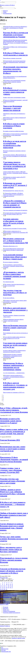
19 (10, 585)
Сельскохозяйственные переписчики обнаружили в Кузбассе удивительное (15, 257)
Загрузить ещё (4, 577)
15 (2, 585)
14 (0, 585)
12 (10, 584)
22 (2, 587)
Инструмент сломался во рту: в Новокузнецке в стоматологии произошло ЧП (15, 241)
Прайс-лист (6, 609)
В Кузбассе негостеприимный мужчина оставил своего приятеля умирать (15, 91)
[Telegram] (4, 648)
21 (0, 587)
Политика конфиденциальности (11, 612)
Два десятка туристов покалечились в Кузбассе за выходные (15, 292)
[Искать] (0, 2)
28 (0, 589)
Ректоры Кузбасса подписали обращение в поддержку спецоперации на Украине (15, 35)
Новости (5, 10)
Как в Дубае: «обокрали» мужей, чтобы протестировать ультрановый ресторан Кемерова (14, 410)
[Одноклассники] (5, 651)
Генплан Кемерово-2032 (10, 440)
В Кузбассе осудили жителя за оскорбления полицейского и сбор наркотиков (14, 144)
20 (12, 585)
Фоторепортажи (7, 13)
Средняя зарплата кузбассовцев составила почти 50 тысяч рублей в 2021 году (13, 222)
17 (6, 585)
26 (10, 587)
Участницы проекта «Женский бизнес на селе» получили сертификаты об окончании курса (14, 165)
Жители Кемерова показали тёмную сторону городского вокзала (15, 327)
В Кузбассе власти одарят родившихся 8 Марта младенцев (14, 126)
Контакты (5, 608)
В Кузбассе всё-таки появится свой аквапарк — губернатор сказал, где (12, 504)
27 (12, 587)
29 (2, 589)
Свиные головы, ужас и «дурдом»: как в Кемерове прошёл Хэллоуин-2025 (11, 470)
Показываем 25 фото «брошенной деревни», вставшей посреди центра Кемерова (14, 459)
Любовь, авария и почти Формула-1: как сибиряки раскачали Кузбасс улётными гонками (12, 493)
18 (8, 585)
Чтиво (4, 12)
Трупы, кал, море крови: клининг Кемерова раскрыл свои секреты (14, 539)
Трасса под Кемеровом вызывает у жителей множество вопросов (12, 108)
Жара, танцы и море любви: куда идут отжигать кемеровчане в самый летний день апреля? (14, 431)
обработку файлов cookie (18, 638)
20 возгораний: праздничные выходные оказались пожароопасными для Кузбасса (15, 70)
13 (12, 584)
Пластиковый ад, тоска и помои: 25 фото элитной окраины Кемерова (14, 560)
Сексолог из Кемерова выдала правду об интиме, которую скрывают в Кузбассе (12, 571)
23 (4, 587)
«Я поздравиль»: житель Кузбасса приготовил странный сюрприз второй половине (14, 275)
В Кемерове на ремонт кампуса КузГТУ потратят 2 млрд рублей (15, 185)
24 (6, 587)
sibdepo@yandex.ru (5, 626)
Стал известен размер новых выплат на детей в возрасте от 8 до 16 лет (15, 345)
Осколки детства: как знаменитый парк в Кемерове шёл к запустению (12, 481)
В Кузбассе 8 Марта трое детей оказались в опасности (15, 54)
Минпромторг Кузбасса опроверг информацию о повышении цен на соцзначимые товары (13, 366)
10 (6, 584)
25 (8, 587)
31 (6, 589)
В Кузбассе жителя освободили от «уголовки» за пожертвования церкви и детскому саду (15, 386)
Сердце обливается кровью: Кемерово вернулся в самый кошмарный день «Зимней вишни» (12, 527)
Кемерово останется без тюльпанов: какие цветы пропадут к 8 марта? (10, 421)
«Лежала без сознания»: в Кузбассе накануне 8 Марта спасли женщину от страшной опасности (14, 204)
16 (4, 585)
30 (4, 589)
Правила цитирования (9, 611)
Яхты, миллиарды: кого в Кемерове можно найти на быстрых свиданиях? (11, 549)
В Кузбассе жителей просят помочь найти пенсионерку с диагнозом (15, 310)
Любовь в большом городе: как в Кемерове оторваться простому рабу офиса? (14, 515)
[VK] (3, 650)
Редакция (5, 607)
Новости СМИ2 (4, 604)
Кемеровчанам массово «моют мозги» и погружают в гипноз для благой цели (12, 449)
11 (8, 584)
